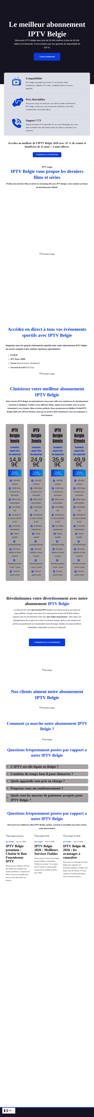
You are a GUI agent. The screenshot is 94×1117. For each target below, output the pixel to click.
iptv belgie (10, 842)
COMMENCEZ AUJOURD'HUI (47, 155)
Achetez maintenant (47, 57)
